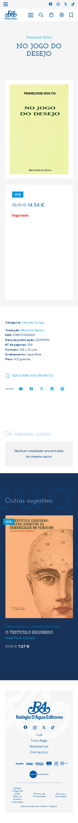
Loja (39, 735)
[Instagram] (58, 4)
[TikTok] (73, 4)
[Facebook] (50, 4)
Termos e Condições (61, 795)
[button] (41, 15)
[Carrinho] (51, 15)
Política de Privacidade (39, 795)
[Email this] (21, 388)
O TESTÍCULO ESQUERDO (29, 633)
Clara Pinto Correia (19, 638)
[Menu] (30, 15)
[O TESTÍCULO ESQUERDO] (39, 518)
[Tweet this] (41, 388)
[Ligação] (11, 15)
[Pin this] (62, 388)
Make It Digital (48, 806)
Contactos (39, 752)
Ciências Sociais (32, 322)
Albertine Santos (32, 330)
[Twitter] (65, 4)
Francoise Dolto (39, 37)
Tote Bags (39, 741)
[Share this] (31, 388)
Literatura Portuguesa (45, 626)
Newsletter (39, 746)
